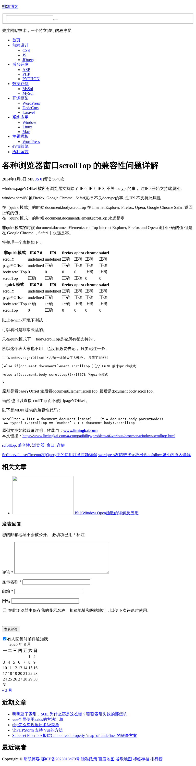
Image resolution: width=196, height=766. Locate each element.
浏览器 (38, 445)
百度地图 (106, 759)
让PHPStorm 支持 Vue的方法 (37, 730)
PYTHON (31, 79)
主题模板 (20, 136)
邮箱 (7, 591)
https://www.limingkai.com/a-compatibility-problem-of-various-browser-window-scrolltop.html (98, 436)
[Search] (55, 19)
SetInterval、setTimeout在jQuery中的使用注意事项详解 (49, 455)
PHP (26, 74)
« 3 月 (7, 690)
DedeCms (30, 108)
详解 (61, 445)
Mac (26, 131)
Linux (27, 127)
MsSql (27, 89)
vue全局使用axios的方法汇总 (37, 719)
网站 (6, 601)
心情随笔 (20, 146)
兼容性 (24, 445)
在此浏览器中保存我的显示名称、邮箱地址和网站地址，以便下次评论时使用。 (79, 610)
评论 (7, 572)
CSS (26, 50)
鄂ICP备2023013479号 (60, 759)
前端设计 (20, 45)
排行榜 (156, 759)
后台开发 (20, 64)
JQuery (28, 59)
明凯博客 (10, 6)
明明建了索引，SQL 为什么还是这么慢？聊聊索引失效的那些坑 (69, 714)
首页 (16, 40)
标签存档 (141, 759)
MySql (27, 93)
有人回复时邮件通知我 (27, 639)
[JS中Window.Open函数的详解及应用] (43, 513)
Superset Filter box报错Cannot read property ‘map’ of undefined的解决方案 (74, 735)
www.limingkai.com (80, 430)
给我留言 (20, 152)
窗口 (50, 445)
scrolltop (9, 445)
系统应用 (20, 117)
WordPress (31, 103)
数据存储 (20, 83)
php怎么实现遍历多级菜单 (35, 725)
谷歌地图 (124, 759)
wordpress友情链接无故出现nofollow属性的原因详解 (144, 455)
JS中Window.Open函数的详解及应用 (107, 513)
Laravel (28, 112)
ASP (26, 69)
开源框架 (20, 98)
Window (29, 122)
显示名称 (11, 582)
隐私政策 (89, 759)
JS (24, 55)
